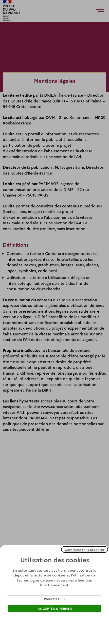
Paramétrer (54, 598)
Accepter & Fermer (55, 608)
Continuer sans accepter (84, 549)
